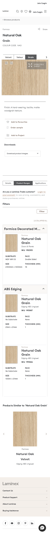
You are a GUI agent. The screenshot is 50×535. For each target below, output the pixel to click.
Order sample (16, 127)
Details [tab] (8, 183)
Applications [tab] (40, 183)
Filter (42, 211)
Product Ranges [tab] (23, 183)
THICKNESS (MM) (33, 264)
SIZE (7, 264)
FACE (27, 256)
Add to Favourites (18, 122)
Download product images (17, 154)
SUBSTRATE (10, 256)
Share (44, 29)
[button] (42, 528)
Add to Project (16, 135)
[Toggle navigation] (45, 11)
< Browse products (11, 20)
